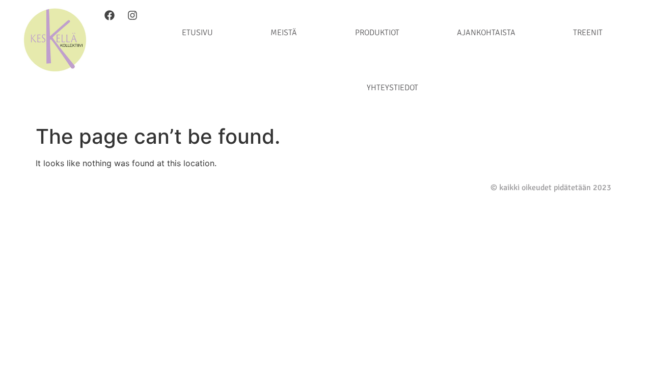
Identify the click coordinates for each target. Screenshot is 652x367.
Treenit (588, 33)
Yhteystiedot (392, 88)
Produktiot (377, 33)
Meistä (283, 33)
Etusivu (197, 33)
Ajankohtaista (486, 33)
